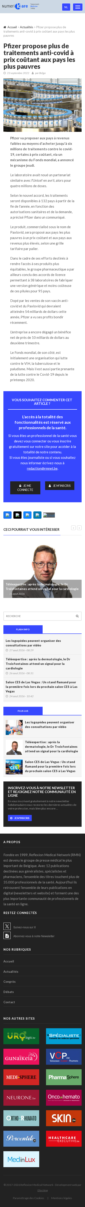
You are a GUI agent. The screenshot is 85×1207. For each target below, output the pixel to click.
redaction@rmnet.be (42, 468)
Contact (9, 1002)
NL (66, 7)
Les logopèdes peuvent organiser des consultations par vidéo (33, 643)
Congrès (9, 981)
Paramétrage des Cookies (28, 1198)
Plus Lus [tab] (23, 710)
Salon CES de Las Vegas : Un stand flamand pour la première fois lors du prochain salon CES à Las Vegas (42, 686)
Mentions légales (61, 1198)
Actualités (26, 27)
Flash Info (23, 629)
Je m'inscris (62, 485)
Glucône (42, 1190)
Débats (8, 992)
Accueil (12, 27)
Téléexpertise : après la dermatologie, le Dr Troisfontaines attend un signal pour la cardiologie (42, 586)
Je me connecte (25, 488)
